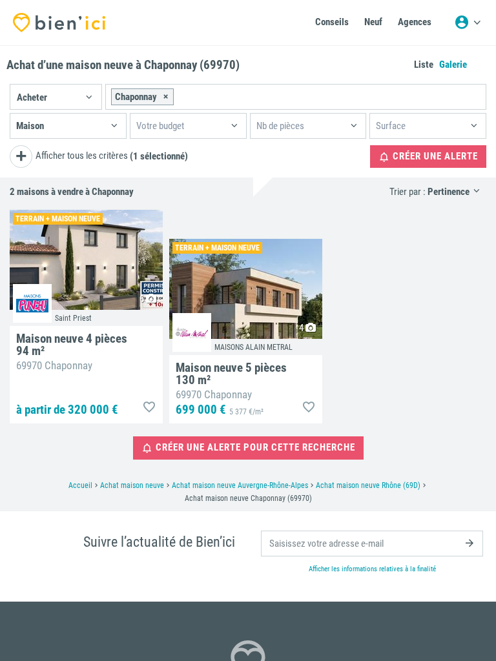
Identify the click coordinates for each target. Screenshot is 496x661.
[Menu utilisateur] (467, 22)
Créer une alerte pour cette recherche (254, 447)
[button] (56, 97)
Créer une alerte (434, 156)
